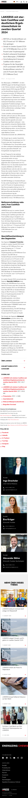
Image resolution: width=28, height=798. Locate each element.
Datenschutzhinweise (7, 792)
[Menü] (26, 1)
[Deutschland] (14, 1)
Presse (2, 11)
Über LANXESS (6, 361)
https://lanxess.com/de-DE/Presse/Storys (17, 425)
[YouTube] (14, 758)
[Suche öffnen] (24, 1)
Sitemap (10, 795)
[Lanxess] (6, 790)
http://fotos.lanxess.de (13, 419)
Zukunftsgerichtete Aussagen (9, 368)
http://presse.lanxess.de (6, 415)
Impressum (4, 795)
